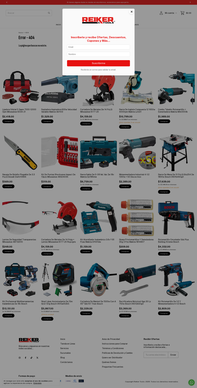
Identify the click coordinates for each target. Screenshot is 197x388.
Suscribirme (98, 63)
